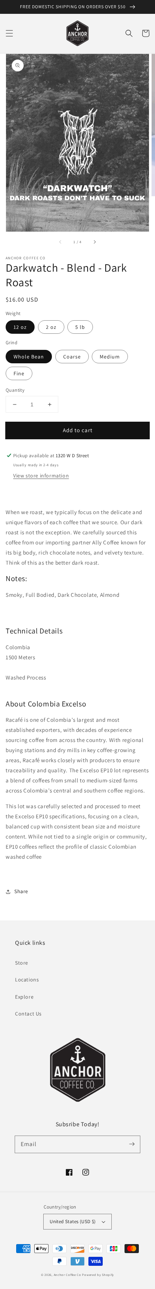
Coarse (72, 356)
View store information (41, 475)
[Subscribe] (131, 1144)
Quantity (15, 390)
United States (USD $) (73, 1221)
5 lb (80, 327)
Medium (110, 356)
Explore (24, 996)
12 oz (20, 327)
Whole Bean (29, 356)
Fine (19, 373)
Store (21, 962)
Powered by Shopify (98, 1275)
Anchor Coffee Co (67, 1275)
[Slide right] (94, 242)
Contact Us (28, 1013)
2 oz (51, 327)
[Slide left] (60, 242)
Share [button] (21, 891)
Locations (27, 979)
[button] (9, 33)
